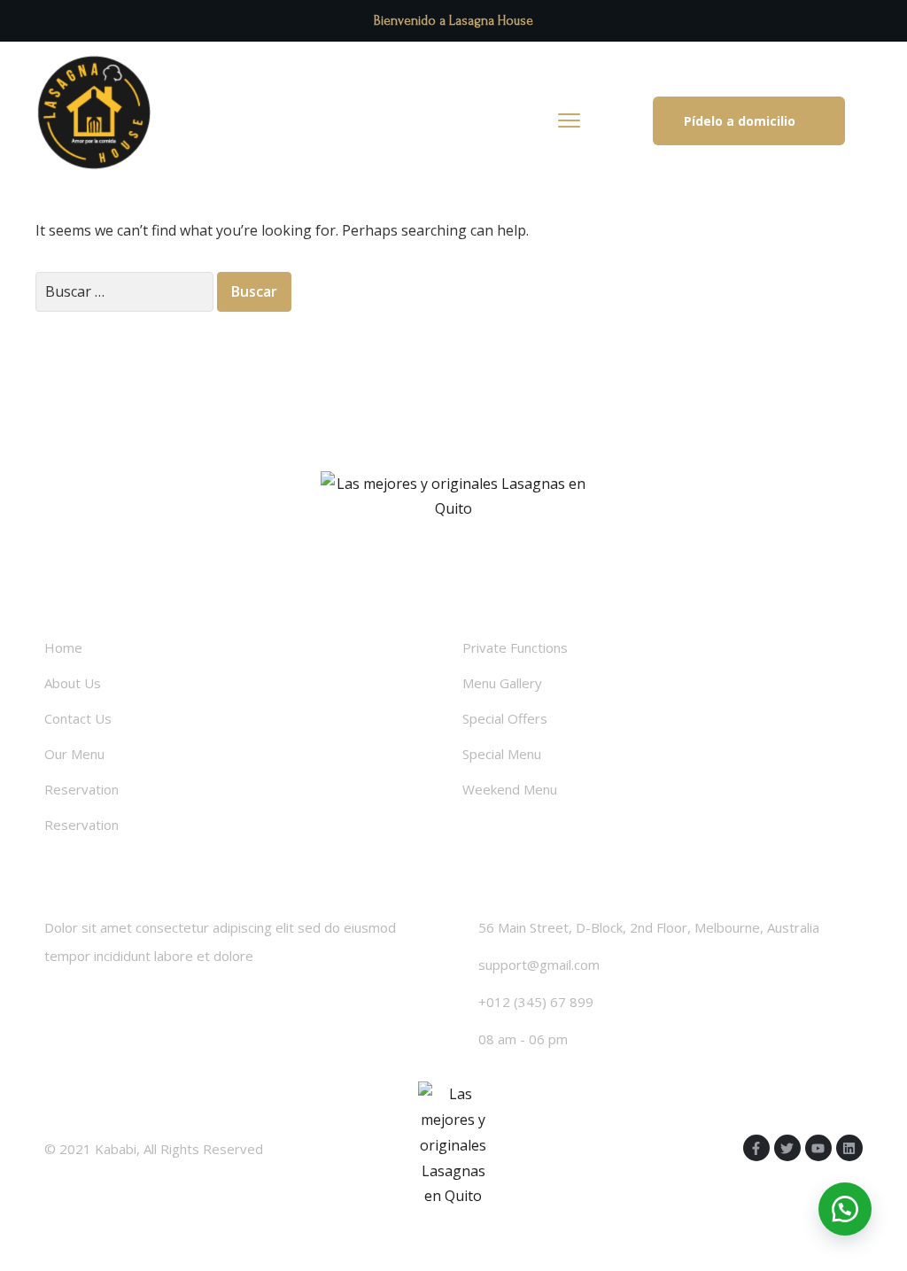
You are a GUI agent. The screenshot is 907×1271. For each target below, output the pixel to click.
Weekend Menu (509, 789)
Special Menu (501, 754)
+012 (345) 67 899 (535, 1002)
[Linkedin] (849, 1148)
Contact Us (78, 718)
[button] (749, 121)
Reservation (81, 789)
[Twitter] (787, 1148)
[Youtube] (818, 1148)
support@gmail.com (539, 964)
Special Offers (504, 718)
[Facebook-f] (756, 1148)
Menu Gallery (502, 683)
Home (63, 647)
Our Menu (74, 754)
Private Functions (515, 647)
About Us (72, 683)
